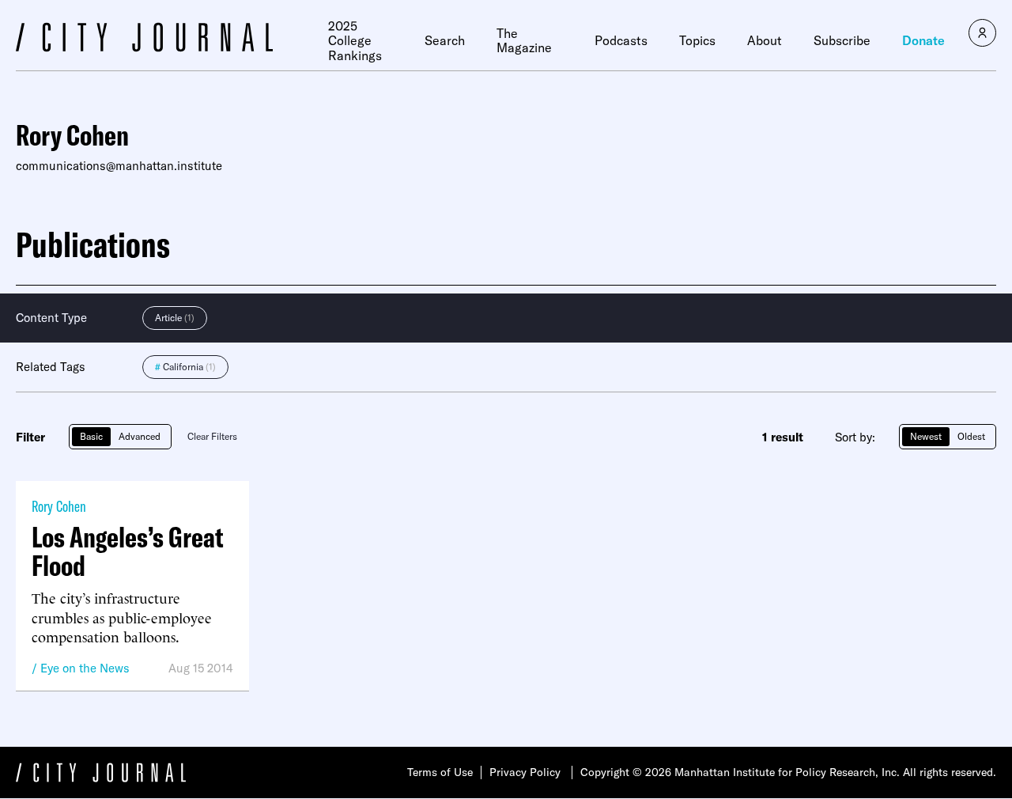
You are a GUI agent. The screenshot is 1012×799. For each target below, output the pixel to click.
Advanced (139, 436)
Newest (926, 436)
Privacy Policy (525, 772)
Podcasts (621, 40)
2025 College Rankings (355, 40)
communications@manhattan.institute (119, 165)
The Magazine (524, 40)
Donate (923, 40)
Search (445, 40)
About (764, 40)
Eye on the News (85, 668)
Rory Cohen (59, 506)
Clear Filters (212, 436)
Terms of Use (440, 772)
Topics (697, 40)
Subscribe (842, 40)
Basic (91, 436)
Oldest (971, 436)
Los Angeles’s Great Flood (128, 551)
